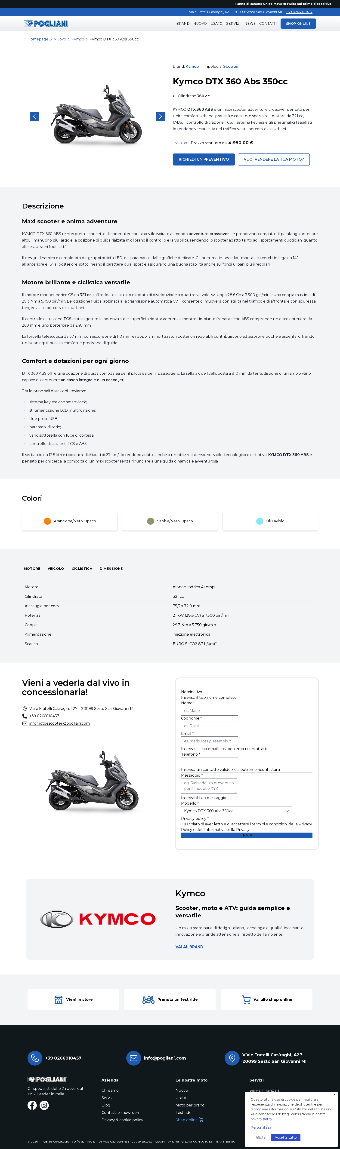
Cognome (191, 718)
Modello (190, 803)
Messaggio (192, 775)
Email (187, 733)
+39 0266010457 (299, 12)
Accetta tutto (286, 1137)
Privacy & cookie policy (122, 1120)
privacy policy (261, 1119)
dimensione (111, 569)
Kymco (77, 39)
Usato (217, 23)
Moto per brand (190, 1105)
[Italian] (46, 23)
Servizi (233, 23)
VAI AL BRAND (189, 947)
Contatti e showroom (121, 1112)
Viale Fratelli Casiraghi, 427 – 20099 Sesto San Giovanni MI (82, 708)
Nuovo (200, 23)
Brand (183, 23)
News (250, 23)
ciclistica (82, 569)
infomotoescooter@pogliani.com (59, 723)
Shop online (187, 1120)
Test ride (184, 1112)
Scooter (231, 66)
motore (32, 569)
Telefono (190, 754)
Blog (106, 1105)
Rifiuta (260, 1137)
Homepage (38, 39)
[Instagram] (44, 1105)
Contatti (268, 23)
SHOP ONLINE (298, 23)
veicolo (56, 569)
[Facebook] (32, 1105)
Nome (188, 703)
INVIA (247, 835)
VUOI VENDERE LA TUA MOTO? (274, 159)
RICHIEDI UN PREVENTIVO (204, 159)
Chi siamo (110, 1090)
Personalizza (261, 1127)
